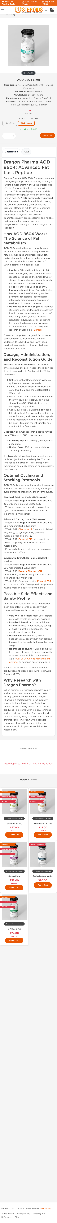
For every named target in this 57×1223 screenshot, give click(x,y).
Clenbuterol (25, 529)
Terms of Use (7, 1214)
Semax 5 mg (14, 876)
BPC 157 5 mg (14, 929)
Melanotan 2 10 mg (43, 823)
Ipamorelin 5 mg (14, 823)
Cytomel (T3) (25, 539)
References (6, 1217)
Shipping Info (39, 1214)
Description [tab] (11, 151)
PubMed (37, 329)
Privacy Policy (23, 1214)
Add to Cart (47, 136)
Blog (17, 1217)
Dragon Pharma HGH (30, 571)
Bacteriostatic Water (43, 876)
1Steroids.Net (45, 1208)
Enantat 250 (44, 581)
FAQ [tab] (26, 151)
